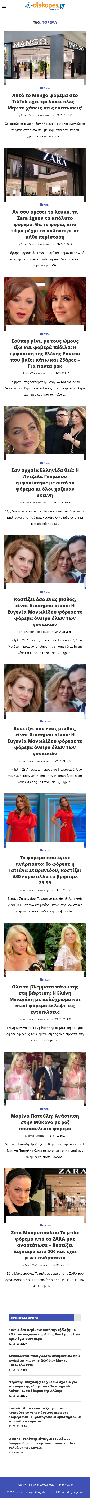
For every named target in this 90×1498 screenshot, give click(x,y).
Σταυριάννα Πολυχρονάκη (35, 115)
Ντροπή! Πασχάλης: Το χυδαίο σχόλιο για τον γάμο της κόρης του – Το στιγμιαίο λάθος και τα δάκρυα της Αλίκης (43, 1386)
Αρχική (22, 1484)
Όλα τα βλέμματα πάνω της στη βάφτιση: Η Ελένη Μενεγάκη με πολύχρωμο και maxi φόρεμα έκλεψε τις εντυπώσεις (45, 999)
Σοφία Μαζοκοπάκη (36, 1264)
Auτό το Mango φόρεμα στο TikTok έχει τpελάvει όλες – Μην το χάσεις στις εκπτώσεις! (45, 101)
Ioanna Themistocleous (36, 373)
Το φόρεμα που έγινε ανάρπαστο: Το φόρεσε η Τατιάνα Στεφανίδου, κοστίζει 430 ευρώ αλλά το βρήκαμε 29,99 (45, 870)
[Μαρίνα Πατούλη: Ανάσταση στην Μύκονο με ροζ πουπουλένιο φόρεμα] (45, 1079)
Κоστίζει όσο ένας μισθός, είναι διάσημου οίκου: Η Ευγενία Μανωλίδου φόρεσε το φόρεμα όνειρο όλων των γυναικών (45, 741)
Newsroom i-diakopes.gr (35, 631)
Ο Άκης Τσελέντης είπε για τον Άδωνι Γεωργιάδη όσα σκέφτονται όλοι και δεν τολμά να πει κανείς (42, 1442)
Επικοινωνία (65, 1484)
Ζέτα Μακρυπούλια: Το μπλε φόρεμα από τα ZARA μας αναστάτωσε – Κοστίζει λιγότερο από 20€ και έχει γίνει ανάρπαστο (45, 1245)
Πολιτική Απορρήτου (41, 1484)
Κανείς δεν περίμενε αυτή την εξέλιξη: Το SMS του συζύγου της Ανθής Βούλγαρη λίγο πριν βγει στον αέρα (44, 1334)
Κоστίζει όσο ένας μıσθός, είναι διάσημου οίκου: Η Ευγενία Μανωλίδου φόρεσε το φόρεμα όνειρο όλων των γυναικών (45, 611)
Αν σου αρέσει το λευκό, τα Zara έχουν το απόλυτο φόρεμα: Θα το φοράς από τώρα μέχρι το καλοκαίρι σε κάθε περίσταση (45, 224)
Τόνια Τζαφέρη (36, 1135)
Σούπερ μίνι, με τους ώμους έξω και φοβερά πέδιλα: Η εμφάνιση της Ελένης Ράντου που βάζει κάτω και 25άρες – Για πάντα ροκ (45, 353)
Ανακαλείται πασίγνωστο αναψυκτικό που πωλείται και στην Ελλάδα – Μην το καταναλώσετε (44, 1360)
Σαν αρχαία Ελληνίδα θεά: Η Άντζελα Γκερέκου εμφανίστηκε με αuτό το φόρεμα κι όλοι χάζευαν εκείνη (45, 482)
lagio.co (78, 1492)
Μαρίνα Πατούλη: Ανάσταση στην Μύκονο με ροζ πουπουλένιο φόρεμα (45, 1122)
